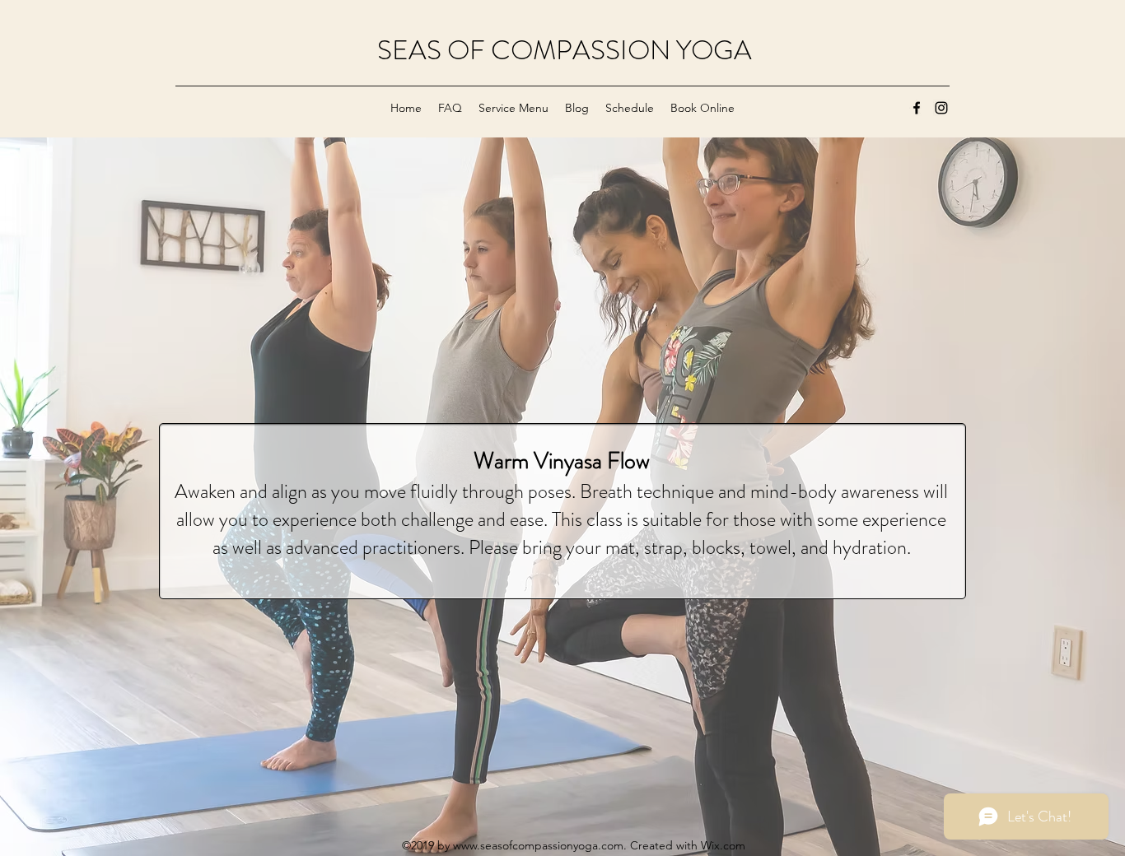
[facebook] (916, 108)
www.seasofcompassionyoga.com (538, 845)
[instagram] (941, 108)
